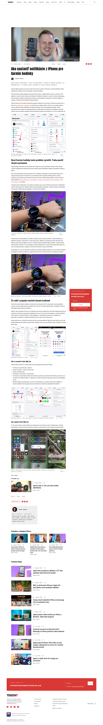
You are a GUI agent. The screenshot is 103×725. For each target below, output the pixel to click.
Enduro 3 (36, 179)
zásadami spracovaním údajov (78, 686)
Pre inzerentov (37, 701)
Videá (25, 2)
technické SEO (10, 721)
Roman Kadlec (19, 78)
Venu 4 (41, 179)
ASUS (60, 2)
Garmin (35, 2)
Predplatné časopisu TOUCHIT (59, 699)
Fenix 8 (21, 179)
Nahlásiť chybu (15, 501)
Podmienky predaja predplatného (60, 703)
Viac (83, 2)
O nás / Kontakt (37, 699)
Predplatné (36, 706)
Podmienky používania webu (59, 701)
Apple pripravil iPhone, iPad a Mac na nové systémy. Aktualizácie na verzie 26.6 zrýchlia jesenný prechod (48, 645)
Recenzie (19, 2)
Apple (30, 2)
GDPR (54, 705)
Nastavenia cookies (57, 708)
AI (64, 2)
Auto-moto (54, 2)
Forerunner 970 (58, 179)
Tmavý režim (90, 703)
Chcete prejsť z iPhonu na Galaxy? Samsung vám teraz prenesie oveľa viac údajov (18, 549)
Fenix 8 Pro (29, 179)
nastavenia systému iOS (24, 105)
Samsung (41, 2)
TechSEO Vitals (21, 721)
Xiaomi (47, 2)
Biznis (78, 2)
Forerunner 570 (16, 182)
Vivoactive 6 (48, 179)
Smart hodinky (70, 2)
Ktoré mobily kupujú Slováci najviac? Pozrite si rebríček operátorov (56, 549)
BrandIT (36, 703)
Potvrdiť (81, 304)
